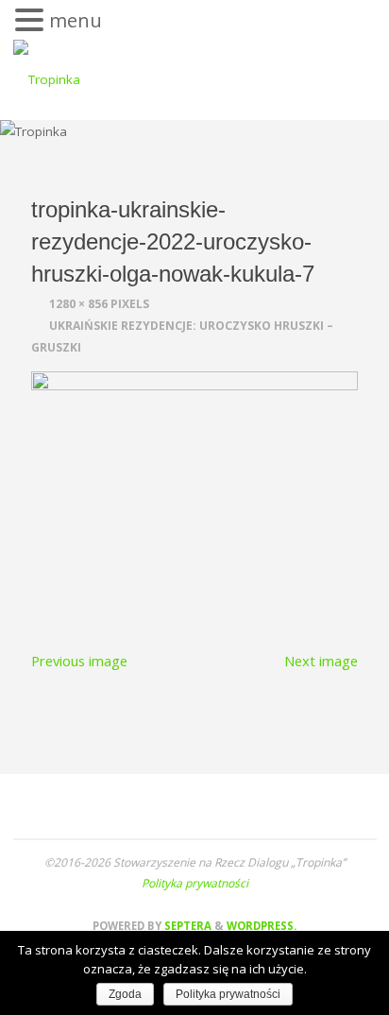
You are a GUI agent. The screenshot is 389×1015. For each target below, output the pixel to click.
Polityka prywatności (195, 883)
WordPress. (261, 926)
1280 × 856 (79, 304)
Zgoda (125, 994)
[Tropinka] (46, 76)
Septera (186, 926)
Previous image (79, 660)
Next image (321, 660)
